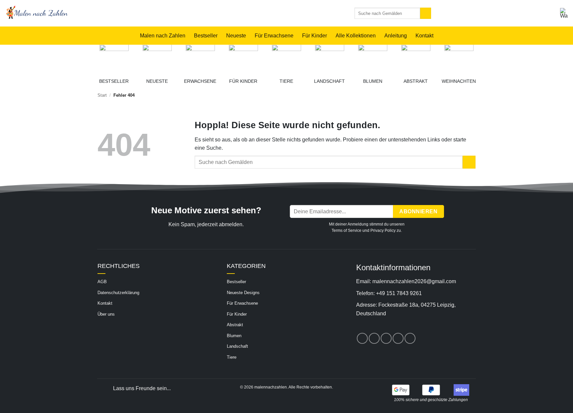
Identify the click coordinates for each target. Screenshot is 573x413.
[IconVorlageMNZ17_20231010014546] (157, 59)
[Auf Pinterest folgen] (386, 338)
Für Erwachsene (274, 35)
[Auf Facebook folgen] (362, 338)
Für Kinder (314, 35)
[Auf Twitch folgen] (410, 338)
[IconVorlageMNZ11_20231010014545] (329, 59)
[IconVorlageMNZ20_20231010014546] (200, 59)
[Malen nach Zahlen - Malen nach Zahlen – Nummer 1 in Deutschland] (110, 13)
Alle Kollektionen (356, 35)
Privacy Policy (383, 230)
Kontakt (424, 35)
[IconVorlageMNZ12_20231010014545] (372, 59)
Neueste (236, 35)
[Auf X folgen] (374, 338)
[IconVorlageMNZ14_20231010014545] (286, 59)
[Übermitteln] (425, 13)
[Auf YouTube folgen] (398, 338)
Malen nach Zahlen (162, 35)
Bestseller (206, 35)
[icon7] (459, 59)
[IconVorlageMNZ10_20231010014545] (415, 59)
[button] (564, 13)
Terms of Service (346, 230)
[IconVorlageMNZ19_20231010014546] (114, 59)
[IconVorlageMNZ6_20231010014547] (243, 59)
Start (102, 95)
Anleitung (395, 35)
